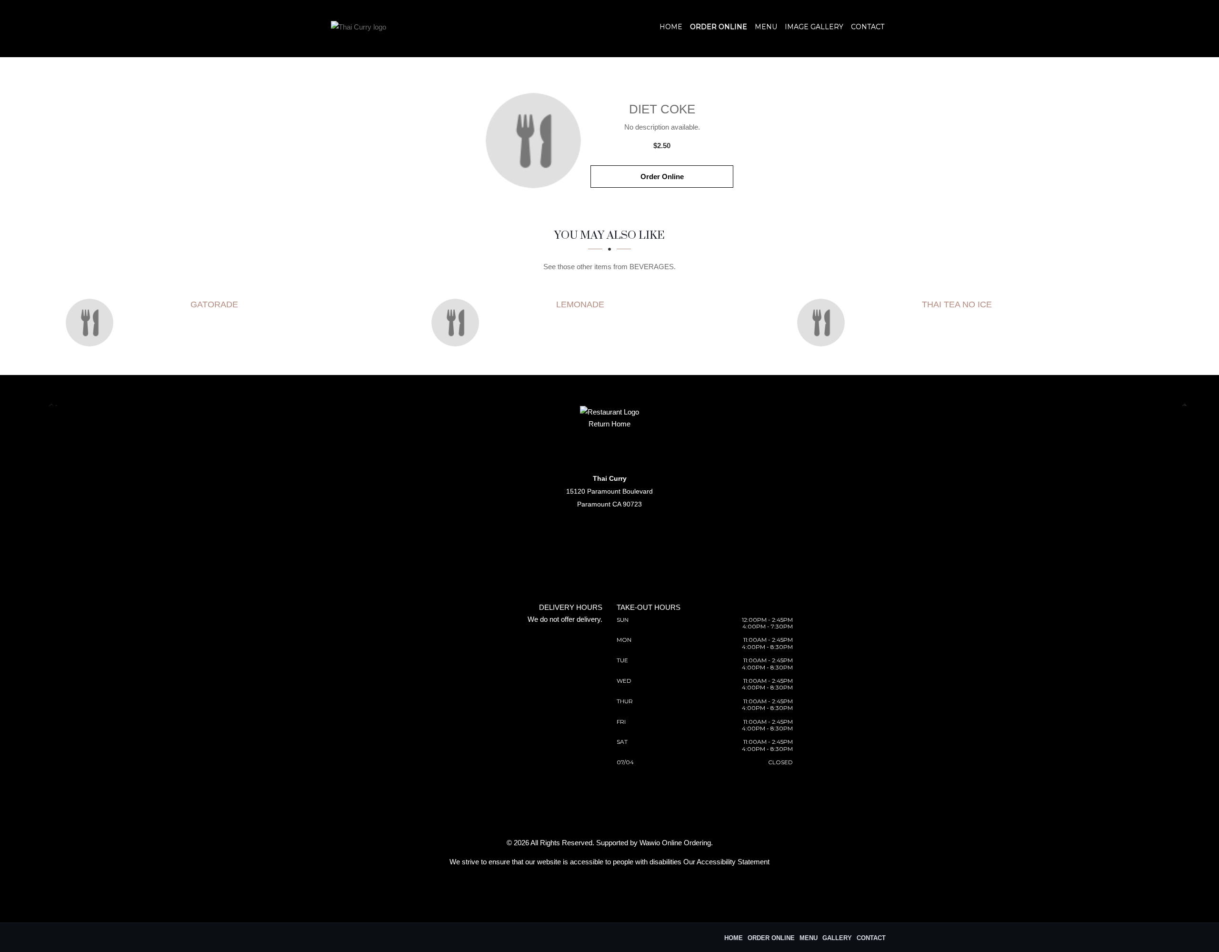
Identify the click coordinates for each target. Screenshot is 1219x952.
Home (670, 26)
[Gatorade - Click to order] (92, 322)
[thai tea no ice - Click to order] (823, 322)
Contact (867, 26)
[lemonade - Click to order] (457, 322)
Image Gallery (814, 26)
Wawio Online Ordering (675, 843)
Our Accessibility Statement (726, 862)
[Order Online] (533, 140)
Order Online (718, 26)
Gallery (837, 938)
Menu (766, 26)
